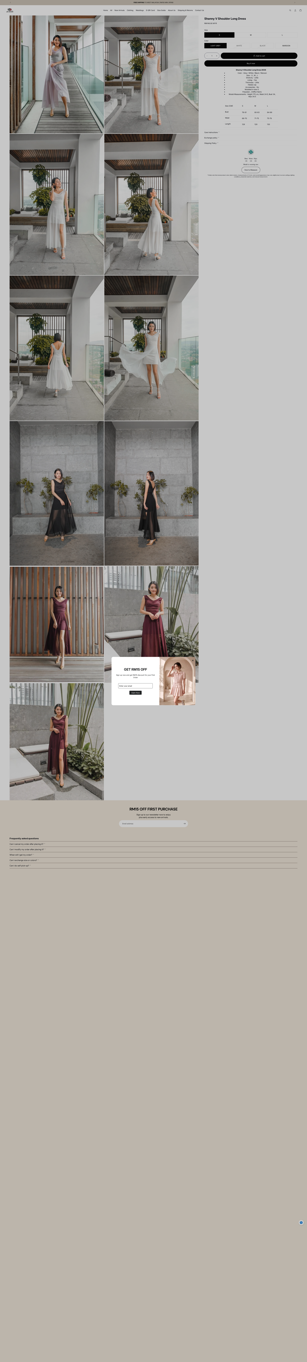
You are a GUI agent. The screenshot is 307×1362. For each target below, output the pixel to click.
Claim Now (135, 693)
